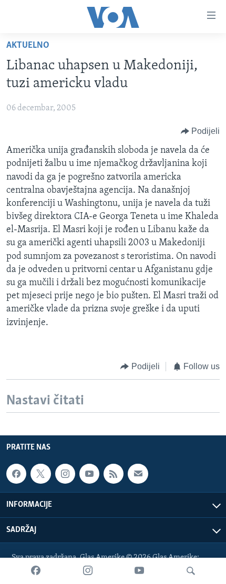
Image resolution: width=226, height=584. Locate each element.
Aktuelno (27, 45)
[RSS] (114, 474)
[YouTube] (139, 571)
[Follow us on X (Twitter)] (40, 474)
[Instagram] (87, 571)
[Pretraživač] (191, 571)
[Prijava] (138, 474)
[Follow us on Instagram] (65, 474)
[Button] (200, 131)
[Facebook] (35, 571)
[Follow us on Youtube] (89, 474)
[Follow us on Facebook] (16, 474)
